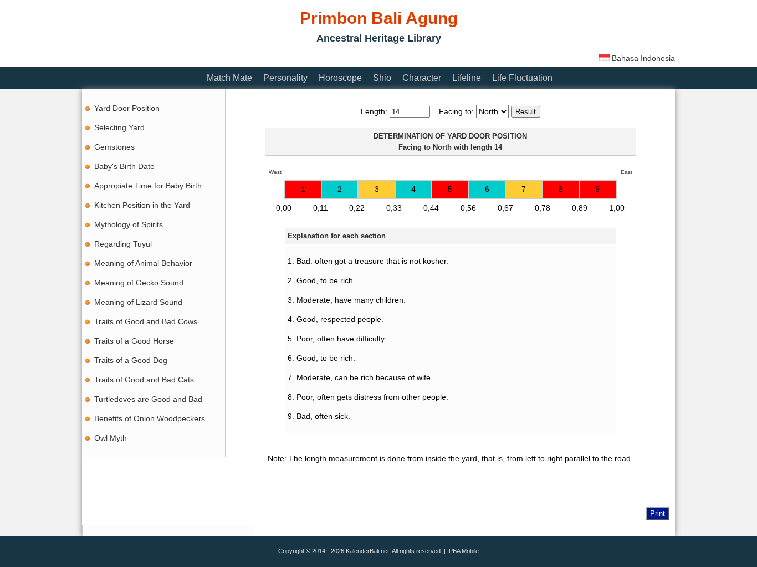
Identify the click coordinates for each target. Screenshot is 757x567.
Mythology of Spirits (128, 224)
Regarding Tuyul (123, 243)
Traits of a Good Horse (134, 340)
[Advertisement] (283, 57)
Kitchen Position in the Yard (142, 205)
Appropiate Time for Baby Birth (148, 185)
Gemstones (114, 146)
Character (421, 78)
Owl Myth (110, 437)
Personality (285, 78)
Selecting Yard (119, 127)
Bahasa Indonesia (642, 58)
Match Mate (229, 78)
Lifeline (466, 78)
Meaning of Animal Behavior (143, 263)
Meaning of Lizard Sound (138, 302)
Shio (382, 78)
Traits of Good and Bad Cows (145, 321)
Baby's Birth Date (124, 166)
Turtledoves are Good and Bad (148, 399)
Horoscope (340, 78)
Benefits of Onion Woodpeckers (149, 418)
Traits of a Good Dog (130, 360)
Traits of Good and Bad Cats (144, 379)
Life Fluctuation (522, 78)
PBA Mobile (464, 551)
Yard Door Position (127, 108)
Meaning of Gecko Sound (138, 282)
